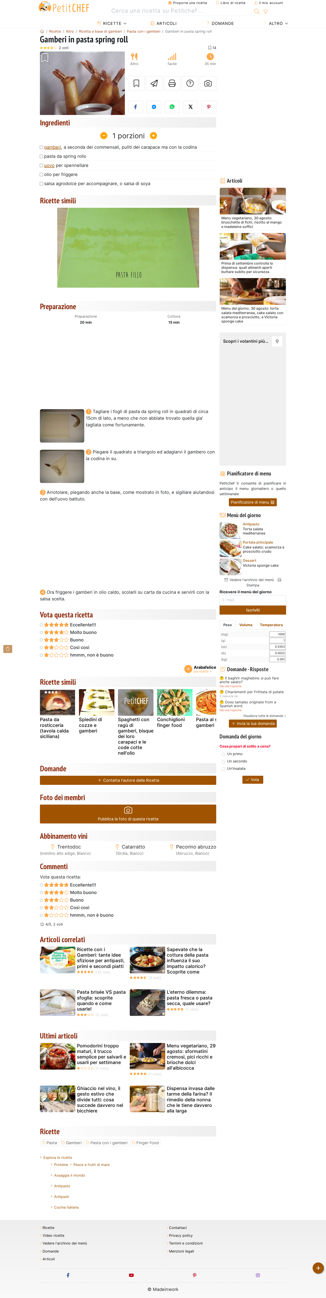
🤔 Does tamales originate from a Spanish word (248, 704)
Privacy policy (181, 1235)
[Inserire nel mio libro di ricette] (136, 83)
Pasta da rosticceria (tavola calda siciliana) (54, 728)
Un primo (235, 754)
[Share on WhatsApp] (172, 107)
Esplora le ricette (57, 1157)
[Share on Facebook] (135, 107)
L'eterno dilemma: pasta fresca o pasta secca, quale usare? (189, 997)
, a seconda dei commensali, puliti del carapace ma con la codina (120, 147)
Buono (76, 640)
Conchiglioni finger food (171, 722)
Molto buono (83, 632)
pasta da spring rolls (65, 156)
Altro (275, 23)
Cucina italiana (66, 1207)
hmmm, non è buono (91, 655)
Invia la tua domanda (255, 723)
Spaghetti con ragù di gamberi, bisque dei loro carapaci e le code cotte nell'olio (135, 736)
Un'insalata (236, 768)
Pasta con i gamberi (109, 1142)
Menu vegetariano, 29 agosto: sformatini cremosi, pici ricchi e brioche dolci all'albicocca (191, 1057)
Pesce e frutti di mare (91, 1164)
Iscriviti (253, 610)
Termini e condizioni (186, 1243)
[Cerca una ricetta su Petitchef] (256, 11)
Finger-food (147, 1142)
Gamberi (74, 1142)
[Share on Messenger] (153, 107)
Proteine (61, 1164)
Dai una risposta (230, 686)
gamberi (52, 147)
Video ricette (53, 1235)
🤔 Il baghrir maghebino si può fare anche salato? (249, 680)
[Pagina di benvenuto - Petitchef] (42, 31)
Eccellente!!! (82, 624)
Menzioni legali (181, 1251)
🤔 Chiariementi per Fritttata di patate (252, 692)
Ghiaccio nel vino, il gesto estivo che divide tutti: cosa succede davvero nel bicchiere (100, 1100)
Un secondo (237, 761)
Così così (79, 647)
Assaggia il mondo (69, 1175)
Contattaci (178, 1228)
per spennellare (66, 165)
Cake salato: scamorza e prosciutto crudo (263, 549)
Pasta (52, 1142)
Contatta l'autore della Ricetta (130, 780)
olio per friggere (61, 174)
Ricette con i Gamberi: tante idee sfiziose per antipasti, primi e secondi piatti (101, 958)
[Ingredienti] (7, 649)
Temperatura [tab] (271, 625)
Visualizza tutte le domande (263, 716)
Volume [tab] (246, 625)
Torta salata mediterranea (254, 531)
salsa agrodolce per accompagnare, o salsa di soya (97, 183)
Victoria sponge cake (261, 565)
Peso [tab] (227, 625)
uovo (49, 165)
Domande (222, 23)
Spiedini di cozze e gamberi (90, 725)
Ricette (112, 23)
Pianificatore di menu (250, 502)
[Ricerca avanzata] (265, 12)
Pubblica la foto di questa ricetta (128, 819)
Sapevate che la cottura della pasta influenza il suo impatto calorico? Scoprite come (187, 961)
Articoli (166, 23)
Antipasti (61, 1196)
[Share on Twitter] (190, 107)
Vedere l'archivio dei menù (251, 580)
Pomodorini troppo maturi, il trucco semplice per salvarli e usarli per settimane (101, 1054)
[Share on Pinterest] (208, 107)
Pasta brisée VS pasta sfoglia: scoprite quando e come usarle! (101, 1000)
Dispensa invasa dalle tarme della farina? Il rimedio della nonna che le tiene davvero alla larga (191, 1100)
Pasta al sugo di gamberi (213, 722)
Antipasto (62, 1186)
